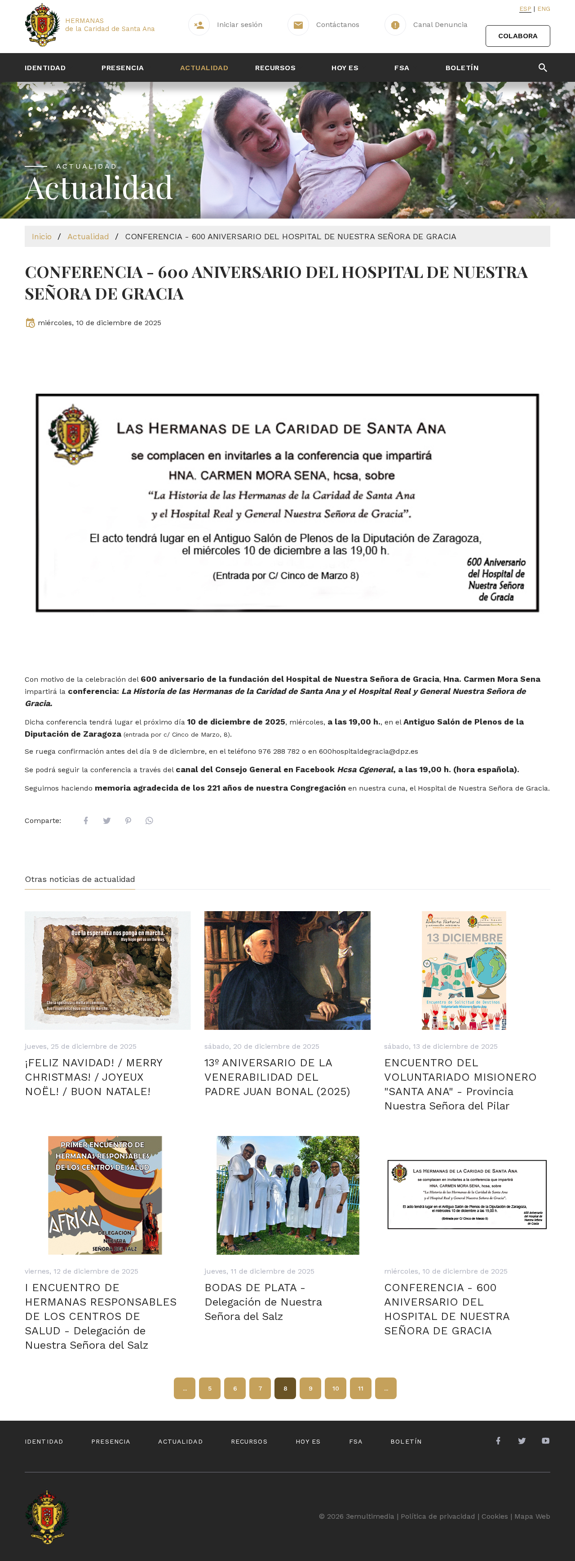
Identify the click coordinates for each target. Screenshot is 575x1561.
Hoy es (345, 67)
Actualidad (204, 67)
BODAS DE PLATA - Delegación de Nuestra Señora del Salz (263, 1302)
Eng (543, 8)
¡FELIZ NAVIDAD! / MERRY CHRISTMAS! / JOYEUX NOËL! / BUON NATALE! (93, 1077)
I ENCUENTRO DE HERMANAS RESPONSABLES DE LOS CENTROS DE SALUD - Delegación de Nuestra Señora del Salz (101, 1316)
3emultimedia (370, 1516)
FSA (401, 67)
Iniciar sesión (239, 24)
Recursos (275, 67)
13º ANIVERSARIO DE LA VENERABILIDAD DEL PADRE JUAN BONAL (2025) (277, 1077)
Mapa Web (532, 1516)
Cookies (495, 1516)
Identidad (45, 67)
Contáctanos (337, 24)
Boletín (462, 67)
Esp (525, 8)
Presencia (123, 67)
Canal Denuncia (440, 24)
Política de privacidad (438, 1516)
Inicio (42, 236)
